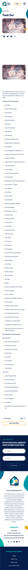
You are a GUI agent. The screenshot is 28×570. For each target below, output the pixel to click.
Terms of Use (14, 559)
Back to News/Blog (14, 423)
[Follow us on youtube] (16, 541)
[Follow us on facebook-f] (8, 541)
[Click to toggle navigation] (24, 3)
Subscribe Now (14, 465)
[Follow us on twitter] (14, 541)
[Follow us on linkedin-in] (19, 541)
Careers (14, 556)
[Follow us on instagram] (11, 541)
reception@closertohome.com (14, 533)
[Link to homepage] (6, 4)
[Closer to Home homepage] (14, 481)
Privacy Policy (14, 562)
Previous (8, 418)
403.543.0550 (14, 530)
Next (21, 418)
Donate (17, 4)
